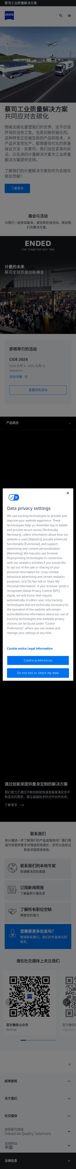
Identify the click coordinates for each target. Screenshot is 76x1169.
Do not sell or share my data (38, 673)
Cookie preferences (38, 660)
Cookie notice (17, 648)
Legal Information (40, 648)
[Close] (68, 493)
